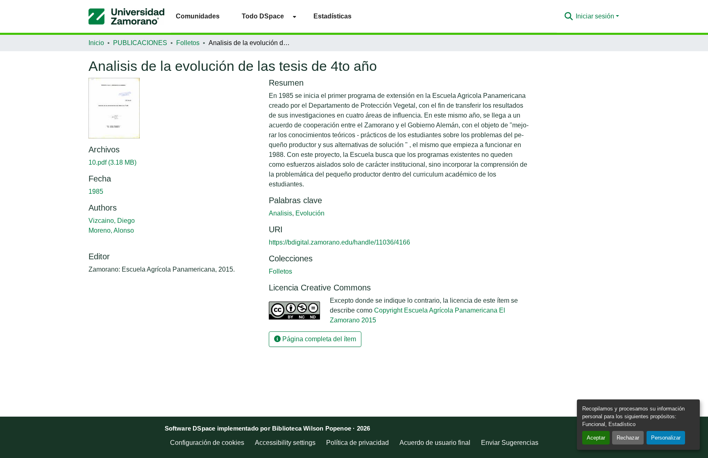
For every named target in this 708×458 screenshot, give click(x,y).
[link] (173, 163)
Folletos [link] (188, 42)
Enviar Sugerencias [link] (509, 442)
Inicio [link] (96, 42)
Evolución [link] (309, 213)
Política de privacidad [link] (357, 442)
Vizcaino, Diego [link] (111, 220)
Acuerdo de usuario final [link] (434, 442)
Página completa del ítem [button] (318, 339)
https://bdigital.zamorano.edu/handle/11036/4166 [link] (339, 242)
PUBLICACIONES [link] (140, 42)
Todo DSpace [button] (263, 16)
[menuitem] (266, 16)
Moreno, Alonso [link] (111, 230)
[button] (126, 16)
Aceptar (596, 438)
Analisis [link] (280, 213)
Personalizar (666, 438)
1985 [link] (95, 191)
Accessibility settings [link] (285, 442)
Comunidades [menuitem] (198, 16)
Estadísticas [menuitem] (332, 16)
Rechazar (628, 438)
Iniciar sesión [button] (596, 16)
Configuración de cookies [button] (207, 442)
